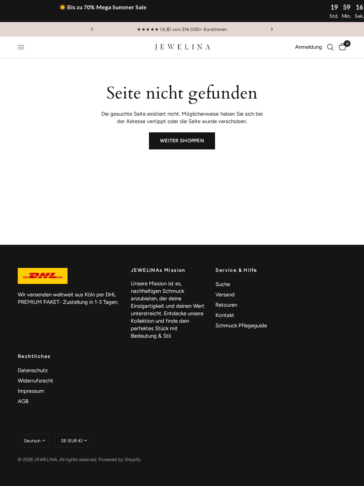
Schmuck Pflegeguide (241, 325)
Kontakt (224, 315)
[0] (341, 47)
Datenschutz (33, 370)
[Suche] (330, 47)
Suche (222, 284)
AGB (23, 401)
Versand (225, 294)
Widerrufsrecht (35, 380)
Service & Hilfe (236, 270)
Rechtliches (34, 356)
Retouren (226, 305)
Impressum (31, 391)
